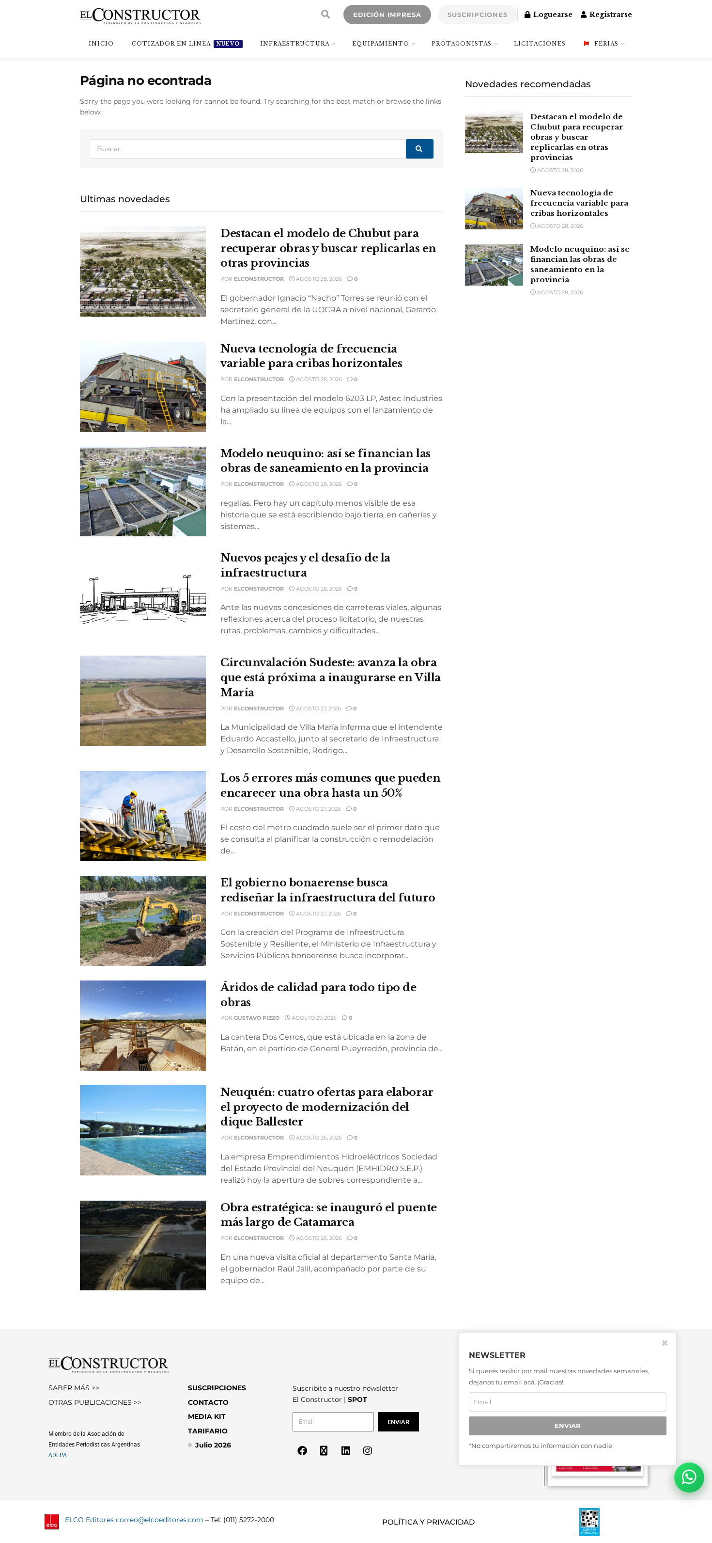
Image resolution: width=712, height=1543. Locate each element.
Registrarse (610, 14)
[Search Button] (325, 14)
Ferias (606, 43)
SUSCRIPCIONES (478, 14)
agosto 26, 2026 (318, 1137)
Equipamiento (380, 43)
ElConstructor (259, 278)
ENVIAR (568, 1426)
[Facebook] (302, 1451)
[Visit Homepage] (140, 14)
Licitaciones (540, 43)
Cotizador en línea (186, 43)
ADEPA (57, 1455)
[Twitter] (324, 1451)
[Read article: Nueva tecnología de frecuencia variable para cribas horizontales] (143, 387)
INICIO (101, 43)
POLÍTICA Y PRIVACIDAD (428, 1522)
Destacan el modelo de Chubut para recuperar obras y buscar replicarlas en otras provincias (328, 248)
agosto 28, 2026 (318, 278)
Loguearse (552, 14)
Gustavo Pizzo (256, 1017)
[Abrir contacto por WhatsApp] (689, 1478)
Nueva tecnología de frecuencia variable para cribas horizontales (579, 203)
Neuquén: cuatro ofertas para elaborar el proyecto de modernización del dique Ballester (326, 1107)
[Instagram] (367, 1451)
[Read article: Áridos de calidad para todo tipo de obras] (143, 1025)
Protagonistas (462, 43)
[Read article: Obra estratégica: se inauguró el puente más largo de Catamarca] (143, 1246)
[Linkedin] (346, 1451)
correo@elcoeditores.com (159, 1519)
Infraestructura (294, 43)
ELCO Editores (89, 1519)
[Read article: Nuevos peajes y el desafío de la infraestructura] (143, 596)
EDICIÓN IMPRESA (387, 14)
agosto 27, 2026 (317, 708)
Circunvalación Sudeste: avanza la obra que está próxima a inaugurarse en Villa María (330, 677)
